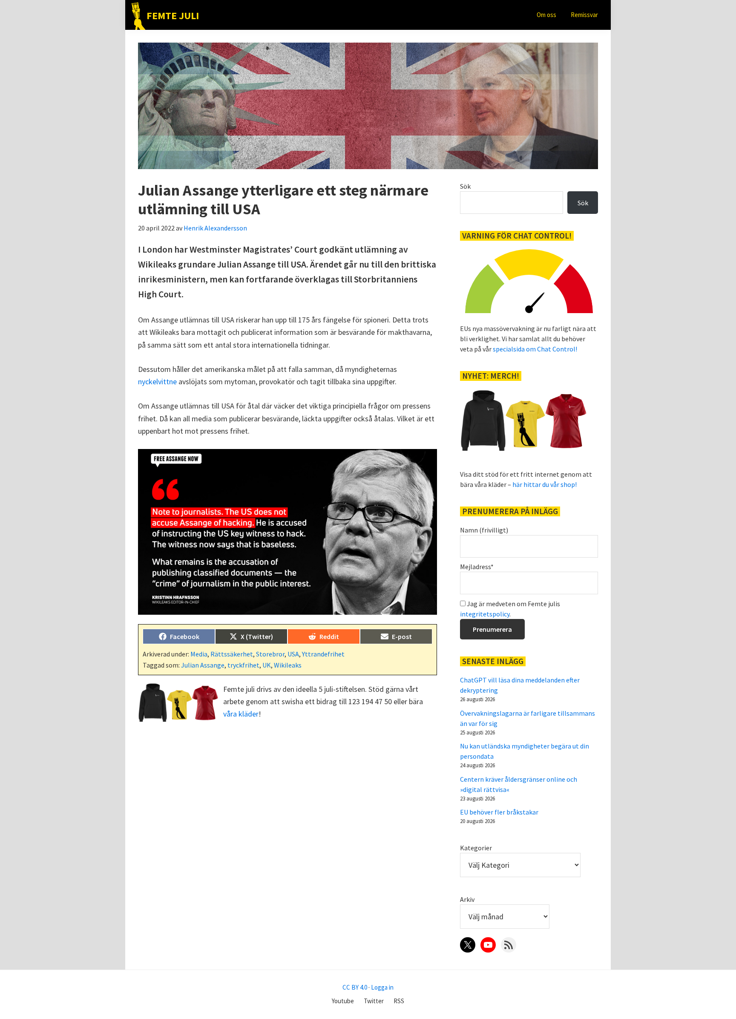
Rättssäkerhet (231, 654)
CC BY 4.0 (354, 987)
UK (266, 665)
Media (198, 654)
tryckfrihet (243, 665)
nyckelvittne (157, 381)
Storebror (270, 654)
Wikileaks (288, 665)
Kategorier (476, 847)
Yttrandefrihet (323, 654)
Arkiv (467, 899)
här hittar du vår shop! (544, 484)
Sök (465, 186)
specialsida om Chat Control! (535, 349)
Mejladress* (477, 566)
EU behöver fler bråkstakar (499, 812)
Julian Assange (202, 665)
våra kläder (241, 714)
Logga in (382, 987)
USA (293, 654)
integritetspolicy (484, 614)
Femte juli (173, 15)
